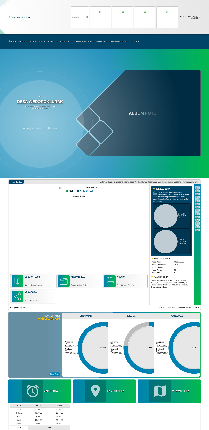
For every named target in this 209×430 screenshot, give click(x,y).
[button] (144, 17)
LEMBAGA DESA (63, 41)
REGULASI (48, 41)
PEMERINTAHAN (34, 41)
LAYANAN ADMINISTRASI (83, 41)
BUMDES (135, 41)
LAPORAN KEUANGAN (118, 41)
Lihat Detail (54, 374)
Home (13, 41)
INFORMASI (101, 41)
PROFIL (22, 41)
